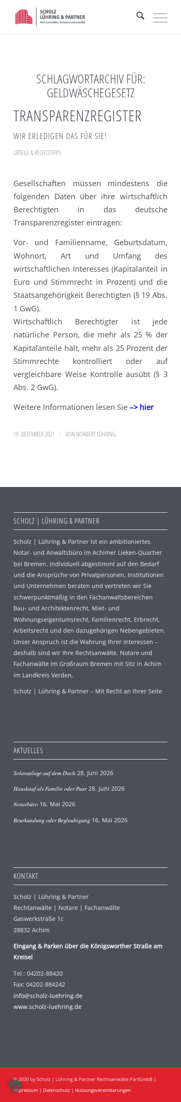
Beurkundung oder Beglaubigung (51, 820)
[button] (15, 1087)
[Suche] (136, 17)
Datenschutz (56, 1090)
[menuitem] (136, 17)
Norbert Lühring (96, 434)
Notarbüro (25, 804)
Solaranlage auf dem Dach (44, 773)
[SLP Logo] (74, 17)
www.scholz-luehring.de (47, 1007)
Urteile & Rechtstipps (37, 152)
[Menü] (156, 17)
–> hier (142, 406)
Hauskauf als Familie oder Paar (50, 788)
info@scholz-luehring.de (48, 996)
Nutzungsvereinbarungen (103, 1090)
